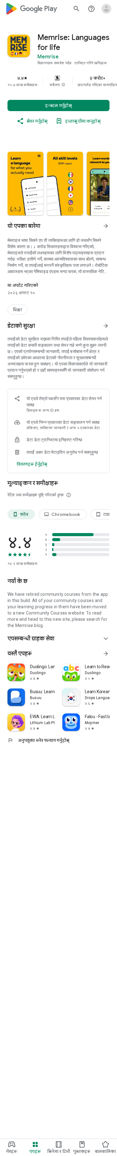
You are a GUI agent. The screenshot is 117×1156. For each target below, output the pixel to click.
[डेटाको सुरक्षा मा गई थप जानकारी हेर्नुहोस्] (105, 325)
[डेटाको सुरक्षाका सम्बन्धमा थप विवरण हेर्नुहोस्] (32, 464)
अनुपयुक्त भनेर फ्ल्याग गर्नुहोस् (38, 740)
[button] (63, 85)
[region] (58, 81)
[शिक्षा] (17, 309)
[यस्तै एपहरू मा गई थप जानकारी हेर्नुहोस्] (105, 653)
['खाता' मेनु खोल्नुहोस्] (106, 8)
